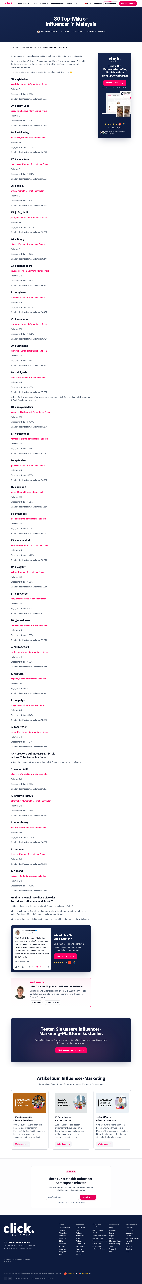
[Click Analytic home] (9, 3)
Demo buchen (110, 4)
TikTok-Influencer (62, 1242)
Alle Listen (63, 1233)
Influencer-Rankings (29, 47)
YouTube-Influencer (62, 1247)
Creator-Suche (64, 1228)
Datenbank (63, 1230)
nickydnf (14, 572)
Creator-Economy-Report (113, 1233)
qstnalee (14, 465)
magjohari (15, 519)
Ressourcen (15, 47)
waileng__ (15, 876)
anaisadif (15, 492)
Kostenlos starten (128, 4)
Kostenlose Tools (39, 4)
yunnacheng (16, 439)
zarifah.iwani (16, 652)
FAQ (110, 1252)
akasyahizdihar (17, 412)
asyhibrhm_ (16, 84)
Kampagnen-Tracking (80, 1247)
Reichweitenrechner (100, 1241)
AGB (127, 1244)
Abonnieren (87, 1197)
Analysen (62, 1252)
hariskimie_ (16, 137)
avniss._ (14, 191)
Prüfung (79, 1241)
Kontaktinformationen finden (34, 84)
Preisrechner (97, 1246)
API (75, 4)
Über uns (129, 1228)
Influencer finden (99, 1249)
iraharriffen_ (16, 732)
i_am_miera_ (16, 164)
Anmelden (98, 4)
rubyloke (14, 297)
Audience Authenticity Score (80, 1235)
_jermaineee (16, 625)
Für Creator (130, 1230)
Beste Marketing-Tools (115, 1239)
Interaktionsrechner (100, 1236)
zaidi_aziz (15, 377)
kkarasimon (16, 324)
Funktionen (22, 4)
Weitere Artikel (53, 1002)
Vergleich (112, 1249)
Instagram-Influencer (63, 1237)
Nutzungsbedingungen (38, 1278)
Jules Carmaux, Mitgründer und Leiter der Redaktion (56, 986)
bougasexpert (17, 271)
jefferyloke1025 (18, 801)
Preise (69, 4)
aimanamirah (16, 545)
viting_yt (14, 244)
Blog (111, 1228)
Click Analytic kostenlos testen (71, 1050)
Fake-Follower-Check (81, 1229)
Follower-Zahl (98, 1238)
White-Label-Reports (80, 1253)
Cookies (129, 1249)
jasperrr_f (15, 679)
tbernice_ (15, 854)
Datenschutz (130, 1246)
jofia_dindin (16, 217)
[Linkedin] (10, 1278)
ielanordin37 (16, 774)
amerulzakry (16, 827)
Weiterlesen (20, 1144)
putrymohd (16, 351)
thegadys (15, 705)
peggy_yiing (16, 111)
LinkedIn (37, 1002)
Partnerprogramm (132, 1238)
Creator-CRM (80, 1244)
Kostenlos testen (64, 956)
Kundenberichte (57, 4)
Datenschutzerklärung (22, 1278)
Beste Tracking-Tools (115, 1245)
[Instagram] (5, 1278)
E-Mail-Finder (97, 1244)
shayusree (15, 599)
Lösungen (129, 1233)
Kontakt (129, 1241)
